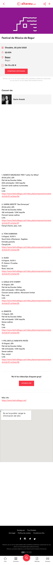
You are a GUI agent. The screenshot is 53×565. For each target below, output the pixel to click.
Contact (47, 561)
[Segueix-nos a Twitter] (35, 539)
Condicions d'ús (38, 533)
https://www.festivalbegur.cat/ (14, 400)
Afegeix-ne (26, 383)
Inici (5, 561)
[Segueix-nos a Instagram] (25, 539)
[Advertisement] (26, 136)
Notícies (37, 561)
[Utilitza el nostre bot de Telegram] (30, 539)
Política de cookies (24, 533)
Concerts (16, 561)
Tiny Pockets (31, 530)
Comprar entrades (16, 71)
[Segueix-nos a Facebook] (20, 539)
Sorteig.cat (21, 530)
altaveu (28, 3)
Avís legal (12, 533)
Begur (7, 57)
